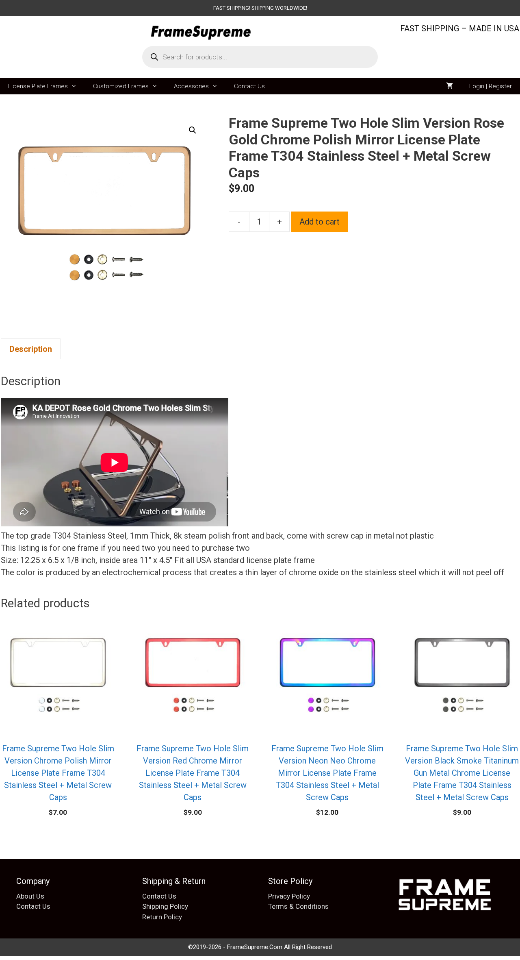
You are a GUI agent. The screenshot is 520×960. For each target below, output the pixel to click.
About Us (30, 896)
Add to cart (319, 222)
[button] (192, 130)
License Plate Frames (38, 86)
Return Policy (162, 917)
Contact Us (249, 86)
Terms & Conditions (298, 906)
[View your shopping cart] (449, 86)
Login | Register (490, 86)
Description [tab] (30, 349)
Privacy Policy (289, 896)
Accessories (191, 86)
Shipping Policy (165, 906)
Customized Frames (121, 86)
